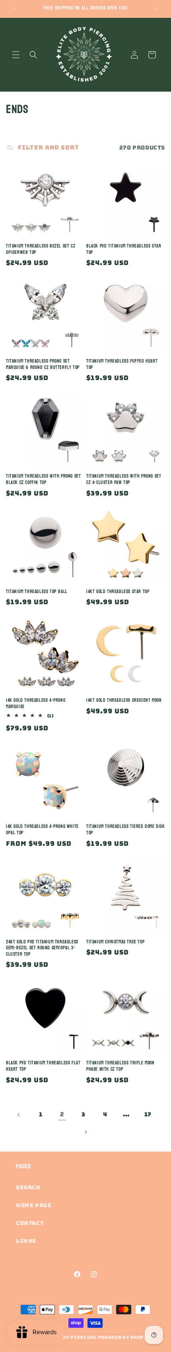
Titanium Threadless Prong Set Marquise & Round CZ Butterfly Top (43, 364)
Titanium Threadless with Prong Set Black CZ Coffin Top (43, 479)
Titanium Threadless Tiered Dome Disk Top (125, 830)
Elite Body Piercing (67, 1337)
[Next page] (85, 1132)
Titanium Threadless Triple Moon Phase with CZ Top (120, 1066)
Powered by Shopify (126, 1337)
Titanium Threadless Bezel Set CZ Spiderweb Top (40, 249)
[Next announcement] (156, 8)
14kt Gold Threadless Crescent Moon (123, 700)
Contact (30, 1223)
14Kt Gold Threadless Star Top (118, 592)
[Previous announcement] (14, 8)
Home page (33, 1205)
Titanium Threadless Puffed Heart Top (121, 364)
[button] (16, 54)
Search (28, 1187)
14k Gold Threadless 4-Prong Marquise (35, 703)
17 (148, 1114)
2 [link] (62, 1114)
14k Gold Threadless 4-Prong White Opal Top (42, 830)
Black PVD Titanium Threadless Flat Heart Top (43, 1066)
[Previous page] (19, 1114)
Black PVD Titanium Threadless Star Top (123, 249)
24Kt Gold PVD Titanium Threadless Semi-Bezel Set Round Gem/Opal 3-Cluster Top (42, 948)
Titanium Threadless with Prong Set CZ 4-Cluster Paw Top (123, 479)
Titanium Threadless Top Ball (37, 592)
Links (26, 1240)
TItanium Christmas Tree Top (115, 942)
